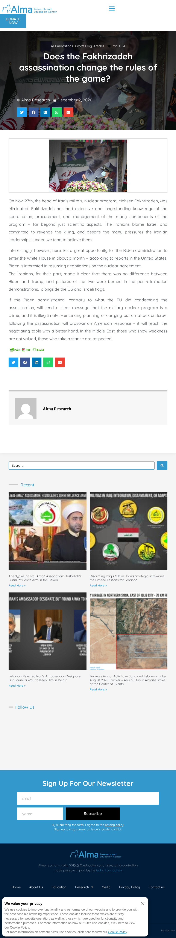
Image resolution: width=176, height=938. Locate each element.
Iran (115, 46)
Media (106, 887)
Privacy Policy (129, 887)
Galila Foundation (109, 870)
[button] (112, 8)
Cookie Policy (117, 932)
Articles (98, 46)
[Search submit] (162, 465)
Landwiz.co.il (168, 930)
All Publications (62, 46)
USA (122, 46)
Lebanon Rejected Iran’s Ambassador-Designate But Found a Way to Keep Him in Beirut (44, 678)
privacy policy (114, 825)
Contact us (157, 887)
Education (59, 887)
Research (82, 887)
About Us (36, 887)
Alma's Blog (83, 46)
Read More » (17, 585)
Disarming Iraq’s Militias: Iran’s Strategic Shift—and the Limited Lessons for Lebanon (127, 578)
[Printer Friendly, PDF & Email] (27, 349)
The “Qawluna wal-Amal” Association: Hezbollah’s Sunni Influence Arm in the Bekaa (45, 578)
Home (16, 887)
